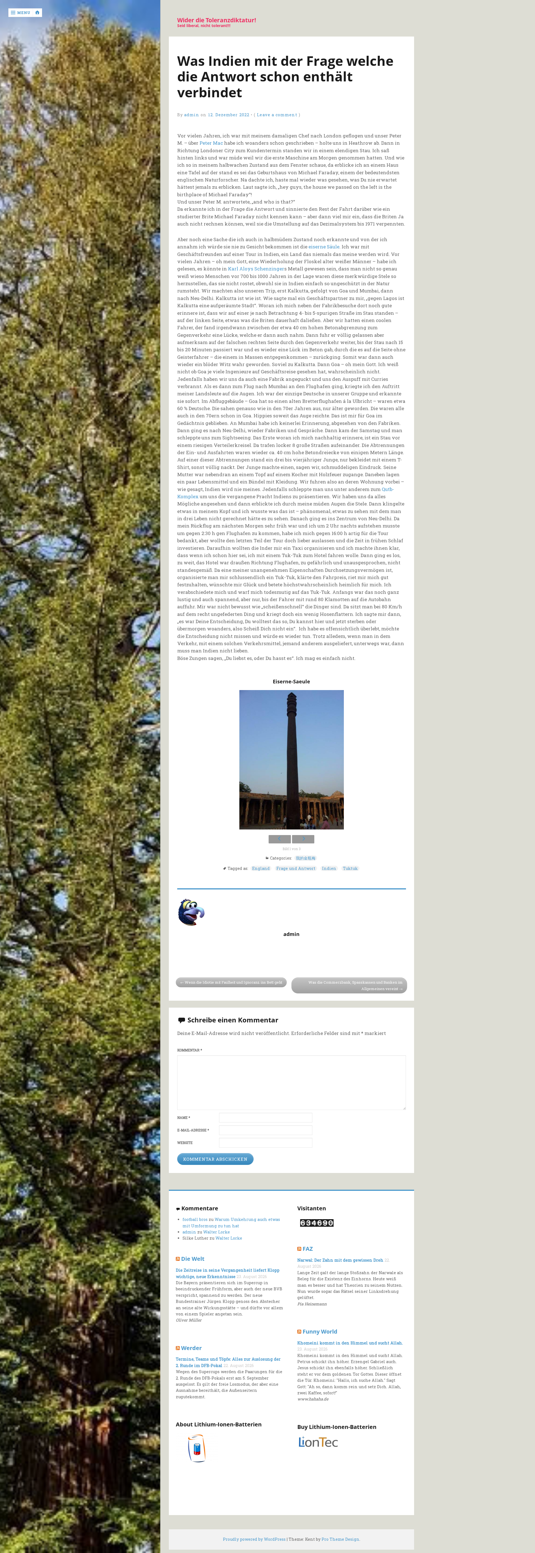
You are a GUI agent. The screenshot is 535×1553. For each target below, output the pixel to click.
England (261, 868)
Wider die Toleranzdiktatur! (216, 20)
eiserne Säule (323, 246)
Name (183, 1118)
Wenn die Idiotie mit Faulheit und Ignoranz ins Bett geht (233, 982)
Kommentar (189, 1050)
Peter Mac (211, 143)
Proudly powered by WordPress (254, 1539)
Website (185, 1143)
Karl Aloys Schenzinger (256, 268)
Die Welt (193, 1258)
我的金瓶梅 (305, 858)
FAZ (308, 1248)
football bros (195, 1219)
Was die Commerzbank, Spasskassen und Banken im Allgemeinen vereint (355, 985)
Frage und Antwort (295, 868)
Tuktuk (350, 868)
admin (191, 114)
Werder (191, 1348)
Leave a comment (277, 114)
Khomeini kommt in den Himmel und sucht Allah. (350, 1343)
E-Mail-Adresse (193, 1130)
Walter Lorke (216, 1232)
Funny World (320, 1331)
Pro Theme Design (340, 1539)
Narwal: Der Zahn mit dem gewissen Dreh (340, 1260)
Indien (329, 868)
